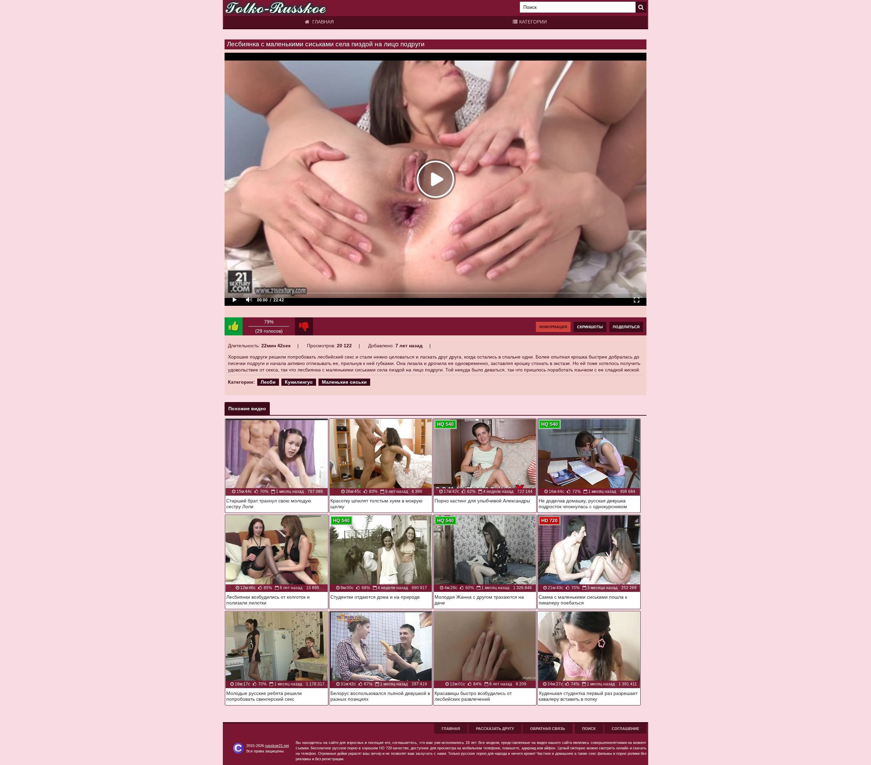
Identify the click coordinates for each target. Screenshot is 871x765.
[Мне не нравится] (304, 326)
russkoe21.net (277, 746)
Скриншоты (590, 327)
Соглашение (625, 729)
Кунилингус (299, 382)
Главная (322, 21)
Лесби (268, 382)
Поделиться (626, 327)
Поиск (589, 729)
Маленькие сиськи (344, 382)
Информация (553, 327)
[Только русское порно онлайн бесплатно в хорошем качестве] (276, 8)
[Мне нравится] (234, 326)
